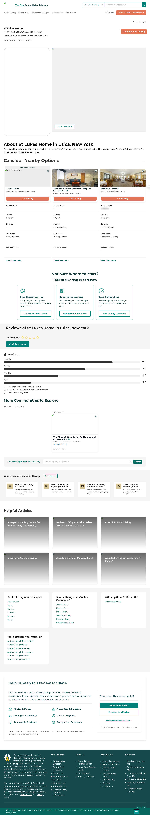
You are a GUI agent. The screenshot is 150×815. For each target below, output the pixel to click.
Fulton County (62, 612)
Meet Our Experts (111, 764)
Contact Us (108, 786)
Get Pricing (27, 199)
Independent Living (113, 602)
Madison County (63, 608)
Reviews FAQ (109, 780)
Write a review (19, 344)
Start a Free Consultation (131, 13)
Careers (106, 783)
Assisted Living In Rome (17, 645)
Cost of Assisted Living (118, 522)
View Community (13, 260)
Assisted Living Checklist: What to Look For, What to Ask (74, 524)
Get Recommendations (75, 313)
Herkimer (11, 609)
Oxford (10, 620)
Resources (58, 773)
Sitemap (57, 780)
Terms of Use (26, 795)
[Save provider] (144, 22)
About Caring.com (111, 761)
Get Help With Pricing (134, 32)
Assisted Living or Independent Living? (122, 560)
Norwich (11, 616)
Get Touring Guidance (114, 313)
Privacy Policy (59, 786)
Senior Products (60, 776)
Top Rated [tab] (19, 406)
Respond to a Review (119, 712)
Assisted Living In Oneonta (19, 659)
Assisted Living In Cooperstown (20, 652)
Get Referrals (84, 773)
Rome (10, 605)
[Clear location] (130, 462)
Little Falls (12, 613)
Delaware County (63, 619)
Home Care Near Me (136, 779)
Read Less (49, 476)
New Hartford (13, 602)
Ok (136, 812)
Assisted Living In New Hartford (21, 641)
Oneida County (62, 604)
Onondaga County (63, 615)
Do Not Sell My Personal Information (60, 792)
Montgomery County (65, 623)
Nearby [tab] (7, 406)
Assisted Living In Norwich (18, 656)
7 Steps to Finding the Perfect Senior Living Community (24, 524)
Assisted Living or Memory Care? (74, 558)
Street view (66, 126)
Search (138, 462)
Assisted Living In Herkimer (19, 648)
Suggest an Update (119, 705)
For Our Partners (86, 776)
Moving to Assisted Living (22, 558)
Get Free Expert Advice (35, 313)
